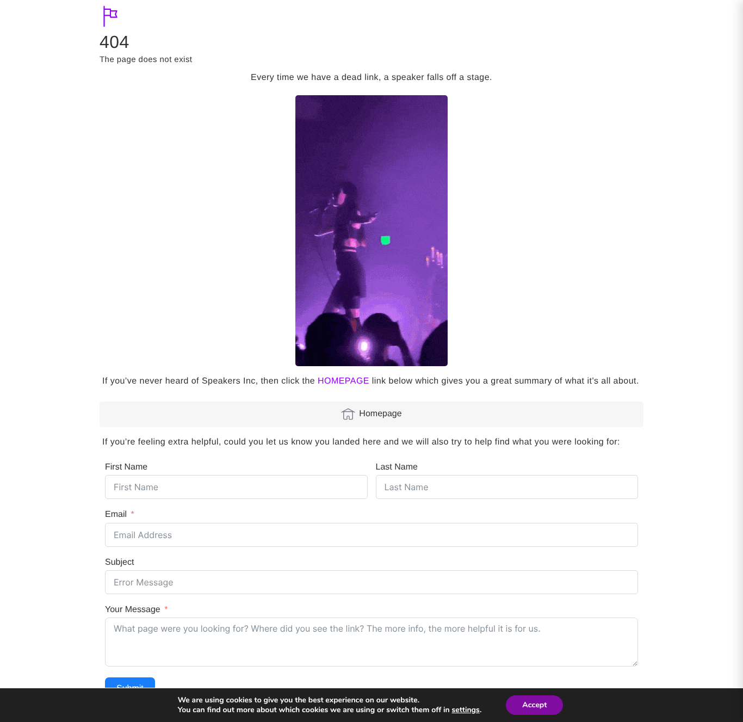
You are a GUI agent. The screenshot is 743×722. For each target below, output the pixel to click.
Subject (119, 562)
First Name (126, 467)
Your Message (132, 609)
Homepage (380, 413)
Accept (534, 705)
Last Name (397, 467)
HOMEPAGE (343, 381)
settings (466, 710)
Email (116, 514)
